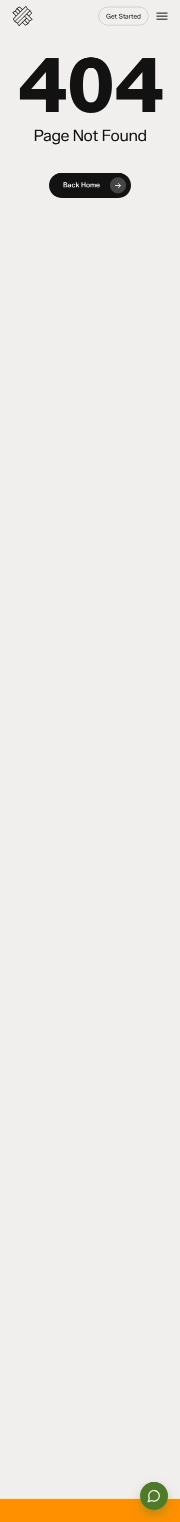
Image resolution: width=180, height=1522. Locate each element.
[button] (162, 16)
